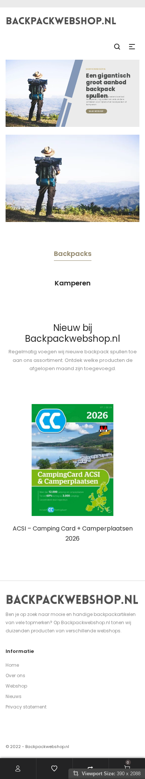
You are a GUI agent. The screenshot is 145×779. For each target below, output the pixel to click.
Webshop (16, 686)
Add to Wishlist (91, 480)
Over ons (15, 675)
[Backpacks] (72, 178)
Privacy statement (26, 707)
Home (12, 665)
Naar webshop (96, 111)
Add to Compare (109, 480)
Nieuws (14, 696)
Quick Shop (72, 480)
